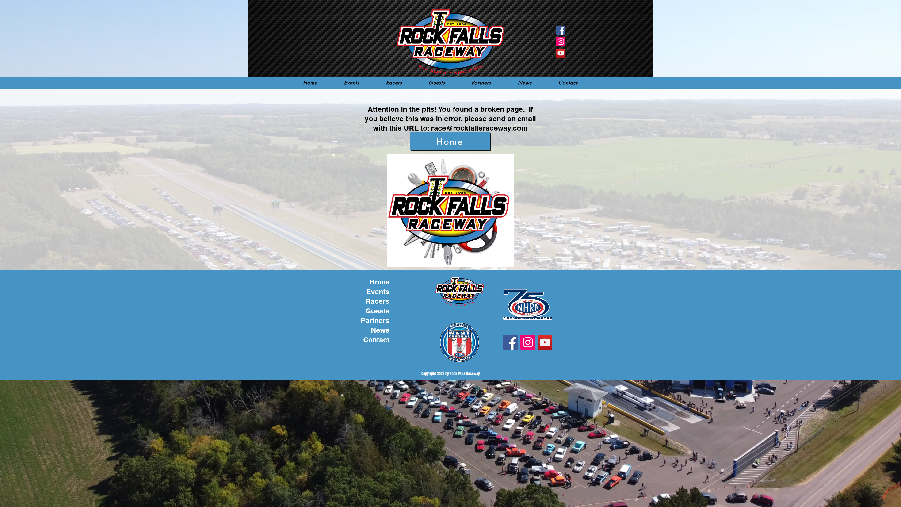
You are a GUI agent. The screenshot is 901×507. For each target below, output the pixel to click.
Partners (375, 320)
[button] (394, 83)
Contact (376, 339)
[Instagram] (560, 41)
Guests (377, 311)
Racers (377, 301)
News (380, 330)
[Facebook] (560, 30)
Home (379, 282)
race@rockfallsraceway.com (479, 128)
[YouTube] (560, 53)
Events (377, 291)
